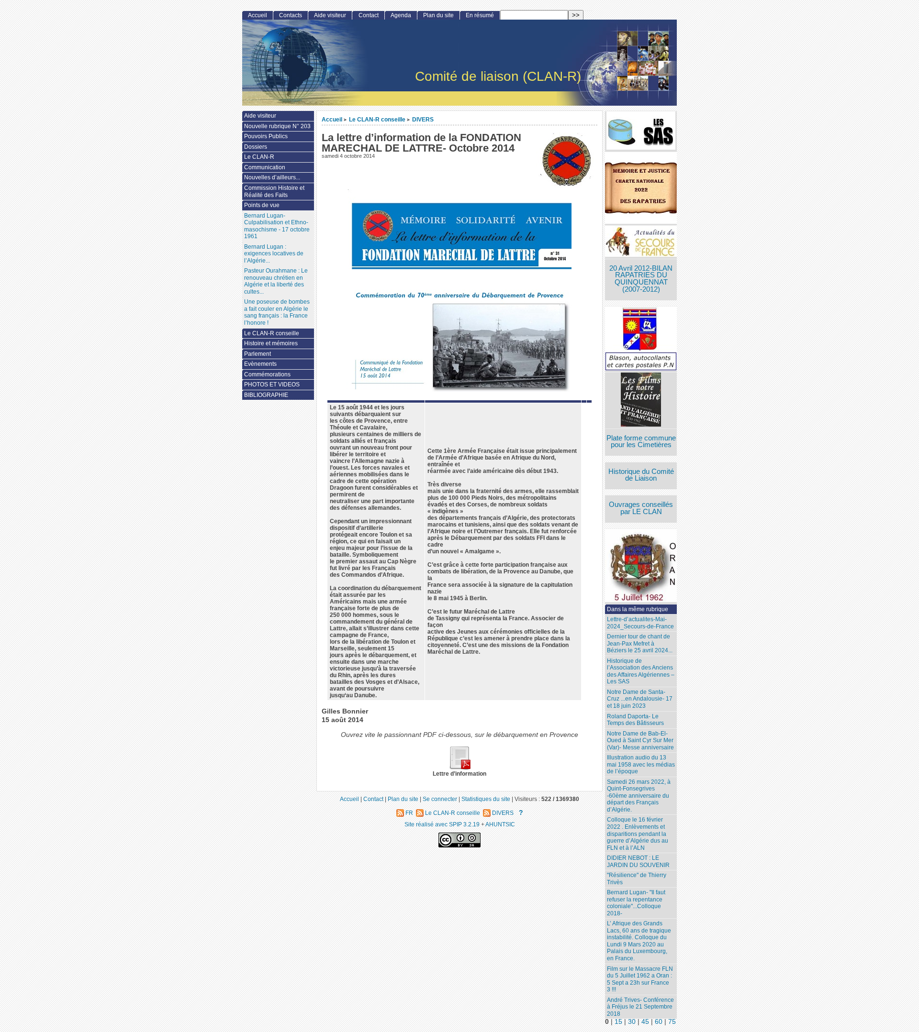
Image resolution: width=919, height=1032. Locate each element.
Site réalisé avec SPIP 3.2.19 (442, 824)
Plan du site (438, 15)
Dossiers (255, 146)
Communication (264, 167)
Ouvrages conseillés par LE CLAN (641, 508)
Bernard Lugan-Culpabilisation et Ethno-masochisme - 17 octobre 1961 (277, 226)
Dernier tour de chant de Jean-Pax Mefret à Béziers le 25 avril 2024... (639, 643)
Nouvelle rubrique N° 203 (277, 126)
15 (618, 1021)
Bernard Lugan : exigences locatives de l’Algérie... (273, 253)
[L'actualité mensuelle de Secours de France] (641, 242)
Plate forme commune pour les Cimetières (641, 442)
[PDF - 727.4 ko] (459, 768)
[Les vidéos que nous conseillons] (641, 400)
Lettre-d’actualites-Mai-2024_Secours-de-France (640, 623)
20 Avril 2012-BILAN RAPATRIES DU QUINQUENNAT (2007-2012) (640, 279)
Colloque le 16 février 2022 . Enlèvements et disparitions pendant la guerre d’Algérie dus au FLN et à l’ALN (637, 833)
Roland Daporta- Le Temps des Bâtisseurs (635, 720)
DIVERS (423, 119)
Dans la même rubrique (637, 609)
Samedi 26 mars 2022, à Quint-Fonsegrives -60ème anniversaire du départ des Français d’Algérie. (639, 796)
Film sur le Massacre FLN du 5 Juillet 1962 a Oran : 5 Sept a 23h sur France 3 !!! (640, 979)
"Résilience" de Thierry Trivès (636, 879)
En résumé (480, 15)
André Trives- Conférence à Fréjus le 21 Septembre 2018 (640, 1007)
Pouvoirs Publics (266, 136)
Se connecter (440, 799)
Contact (369, 15)
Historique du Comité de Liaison (641, 475)
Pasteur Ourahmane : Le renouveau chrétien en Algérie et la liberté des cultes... (276, 281)
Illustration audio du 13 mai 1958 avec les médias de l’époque (641, 764)
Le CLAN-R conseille (377, 119)
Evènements (260, 364)
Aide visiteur (330, 15)
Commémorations (267, 374)
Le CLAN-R (259, 157)
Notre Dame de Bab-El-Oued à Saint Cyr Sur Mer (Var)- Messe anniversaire (640, 740)
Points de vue (262, 205)
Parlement (257, 354)
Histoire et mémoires (271, 343)
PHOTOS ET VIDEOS (272, 384)
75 (672, 1021)
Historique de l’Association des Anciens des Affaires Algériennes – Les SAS (640, 671)
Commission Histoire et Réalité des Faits (274, 191)
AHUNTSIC (500, 824)
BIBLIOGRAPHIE (266, 395)
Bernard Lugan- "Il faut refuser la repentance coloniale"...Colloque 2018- (636, 903)
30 (632, 1021)
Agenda (401, 15)
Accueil (332, 119)
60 (658, 1021)
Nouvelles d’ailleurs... (272, 177)
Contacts (290, 15)
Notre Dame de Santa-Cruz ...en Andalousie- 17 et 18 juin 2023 (639, 699)
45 (645, 1021)
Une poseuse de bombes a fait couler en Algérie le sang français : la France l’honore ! (277, 312)
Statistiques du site (485, 799)
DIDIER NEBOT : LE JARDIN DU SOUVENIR (638, 861)
